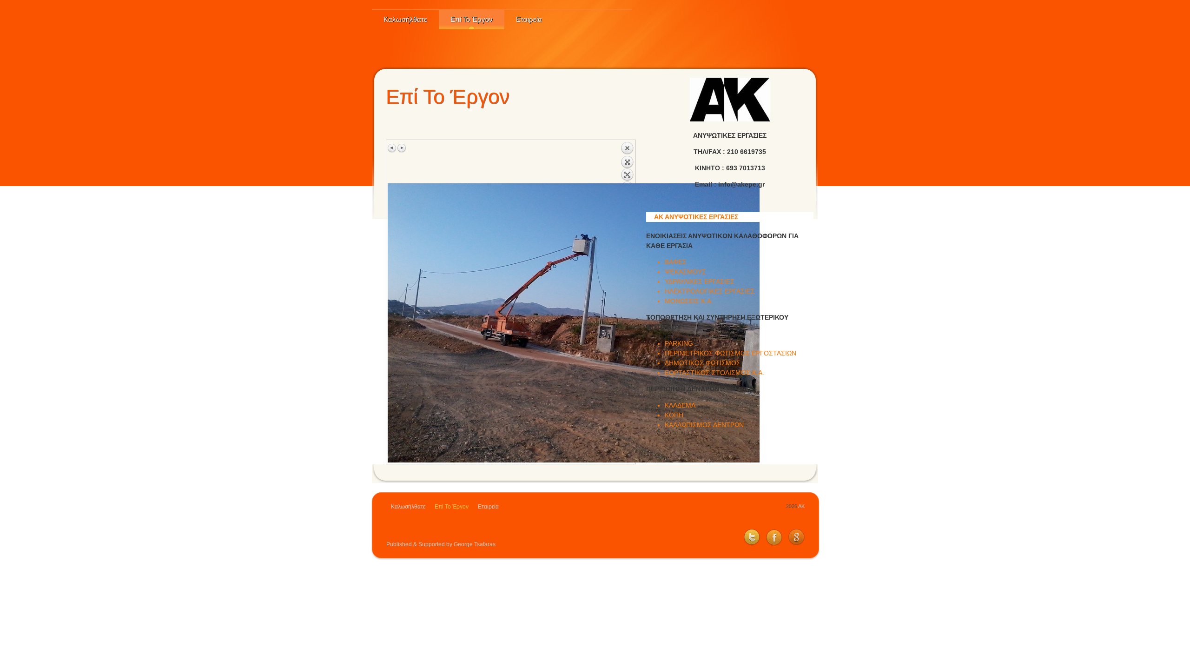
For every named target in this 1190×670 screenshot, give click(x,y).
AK (801, 506)
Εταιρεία (529, 19)
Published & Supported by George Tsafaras (441, 544)
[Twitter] (749, 544)
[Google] (794, 544)
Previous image (392, 148)
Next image (401, 148)
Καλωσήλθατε (405, 19)
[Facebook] (771, 544)
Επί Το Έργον (471, 19)
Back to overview (627, 162)
